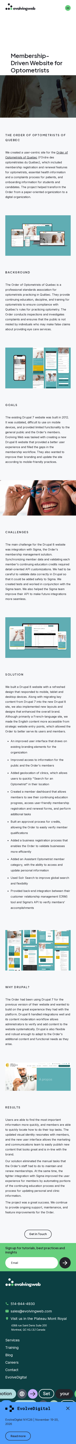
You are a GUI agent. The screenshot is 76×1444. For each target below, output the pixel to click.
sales (32, 1311)
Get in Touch (38, 1234)
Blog (9, 1355)
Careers (12, 1362)
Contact (11, 1370)
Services (12, 1340)
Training (12, 1347)
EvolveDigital (16, 1377)
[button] (38, 1399)
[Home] (20, 7)
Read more (18, 1436)
